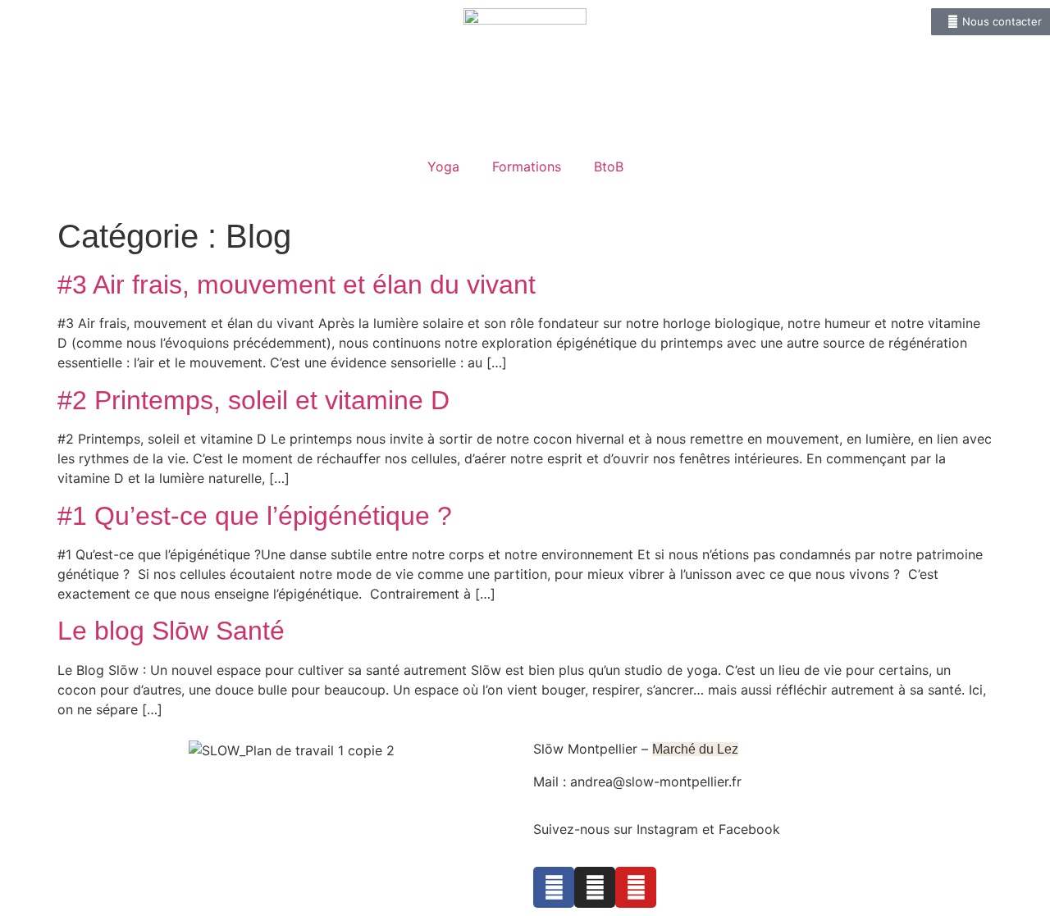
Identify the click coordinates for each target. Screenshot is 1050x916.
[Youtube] (635, 887)
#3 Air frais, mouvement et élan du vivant (296, 284)
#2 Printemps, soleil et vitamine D (253, 400)
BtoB (608, 166)
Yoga (443, 166)
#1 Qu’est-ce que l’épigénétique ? (258, 516)
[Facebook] (553, 887)
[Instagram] (594, 887)
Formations (526, 166)
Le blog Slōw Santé (171, 630)
